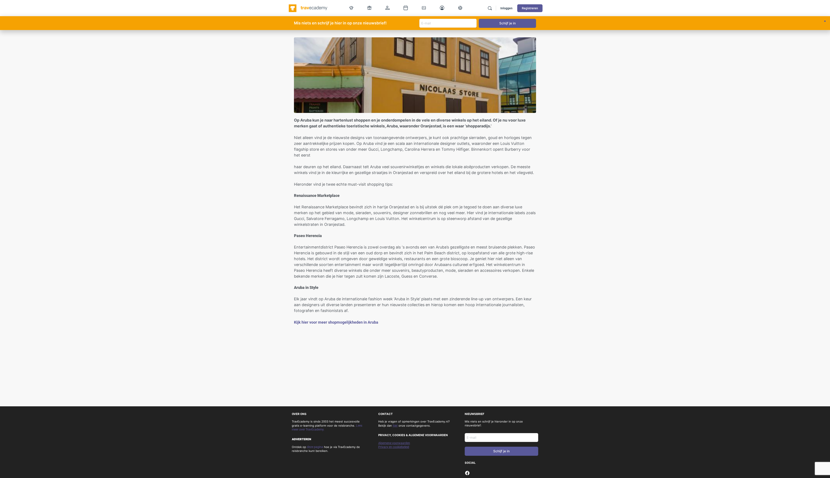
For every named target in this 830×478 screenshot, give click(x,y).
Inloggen (506, 8)
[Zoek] (489, 8)
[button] (825, 21)
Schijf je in (501, 451)
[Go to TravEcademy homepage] (308, 8)
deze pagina (315, 447)
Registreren (530, 8)
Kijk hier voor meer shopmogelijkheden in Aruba (336, 322)
